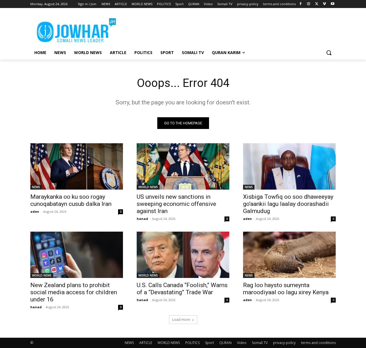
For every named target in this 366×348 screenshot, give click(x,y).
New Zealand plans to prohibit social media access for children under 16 (73, 292)
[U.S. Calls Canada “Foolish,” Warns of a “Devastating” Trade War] (183, 255)
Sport (209, 342)
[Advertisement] (226, 29)
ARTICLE (145, 342)
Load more (181, 319)
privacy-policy (284, 342)
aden (34, 211)
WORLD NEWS (148, 187)
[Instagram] (308, 4)
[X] (316, 4)
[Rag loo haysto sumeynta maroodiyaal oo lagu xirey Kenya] (289, 255)
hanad (142, 218)
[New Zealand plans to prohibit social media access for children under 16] (76, 255)
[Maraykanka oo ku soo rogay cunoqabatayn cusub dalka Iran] (76, 166)
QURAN (225, 342)
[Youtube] (332, 4)
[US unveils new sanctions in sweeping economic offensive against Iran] (183, 166)
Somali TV (260, 342)
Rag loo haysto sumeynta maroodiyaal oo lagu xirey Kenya (286, 289)
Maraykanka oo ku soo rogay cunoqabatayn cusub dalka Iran (71, 200)
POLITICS (192, 342)
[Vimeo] (324, 4)
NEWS (36, 187)
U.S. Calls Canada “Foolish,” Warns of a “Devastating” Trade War (182, 289)
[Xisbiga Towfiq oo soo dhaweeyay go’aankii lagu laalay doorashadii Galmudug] (289, 166)
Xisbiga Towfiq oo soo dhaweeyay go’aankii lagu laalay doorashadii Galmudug (288, 203)
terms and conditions (318, 342)
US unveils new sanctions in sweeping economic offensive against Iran (176, 203)
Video (241, 342)
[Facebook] (300, 4)
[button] (329, 52)
